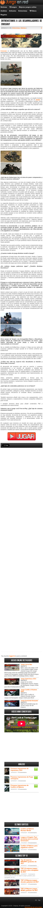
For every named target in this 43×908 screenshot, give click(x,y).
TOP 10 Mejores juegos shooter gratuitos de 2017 (30, 881)
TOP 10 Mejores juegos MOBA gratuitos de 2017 (29, 889)
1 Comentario (22, 781)
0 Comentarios (22, 772)
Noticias (4, 7)
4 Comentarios (32, 892)
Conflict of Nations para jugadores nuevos (29, 846)
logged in (12, 656)
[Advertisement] (21, 546)
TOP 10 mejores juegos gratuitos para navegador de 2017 (29, 870)
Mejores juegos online (27, 7)
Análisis (4, 11)
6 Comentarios (32, 865)
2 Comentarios (22, 789)
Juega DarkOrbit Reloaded (29, 701)
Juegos (14, 7)
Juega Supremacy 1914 (28, 679)
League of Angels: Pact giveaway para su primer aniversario (29, 839)
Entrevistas (22, 11)
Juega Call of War (26, 664)
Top (39, 900)
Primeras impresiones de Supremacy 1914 (19, 769)
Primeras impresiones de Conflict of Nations (19, 786)
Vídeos (33, 11)
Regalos (4, 15)
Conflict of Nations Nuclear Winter (27, 829)
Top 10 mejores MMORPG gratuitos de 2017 (28, 861)
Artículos (12, 11)
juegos (38, 100)
